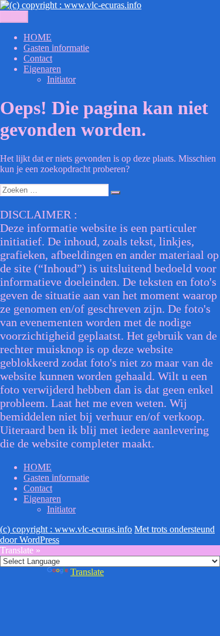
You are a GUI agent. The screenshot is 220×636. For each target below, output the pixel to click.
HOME (37, 37)
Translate (87, 572)
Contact (37, 58)
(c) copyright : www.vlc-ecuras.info (66, 529)
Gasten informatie (56, 48)
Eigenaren (42, 69)
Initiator (61, 79)
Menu (14, 16)
